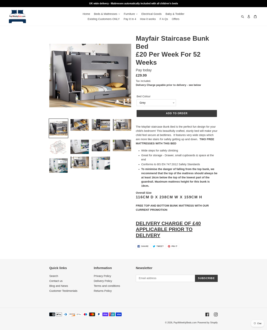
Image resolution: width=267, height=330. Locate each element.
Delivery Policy (103, 281)
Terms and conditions (107, 285)
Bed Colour (143, 96)
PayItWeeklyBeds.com (185, 322)
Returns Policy (103, 290)
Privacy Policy (102, 276)
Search (53, 276)
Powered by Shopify (207, 322)
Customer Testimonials (63, 290)
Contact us (56, 281)
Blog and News (58, 285)
